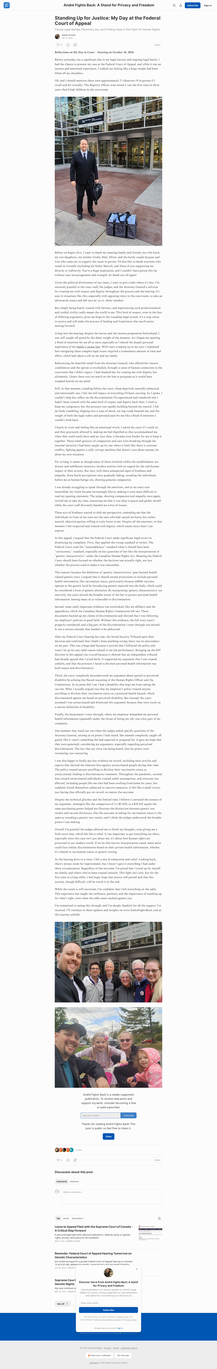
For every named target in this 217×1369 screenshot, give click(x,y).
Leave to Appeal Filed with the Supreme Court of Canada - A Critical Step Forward (94, 1228)
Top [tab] (58, 1218)
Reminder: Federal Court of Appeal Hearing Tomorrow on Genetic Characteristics (93, 1255)
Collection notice (129, 1348)
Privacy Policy (131, 1319)
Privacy (107, 1348)
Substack (93, 1362)
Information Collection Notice (108, 1319)
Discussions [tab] (77, 1218)
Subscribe (192, 5)
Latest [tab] (66, 1218)
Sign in (208, 5)
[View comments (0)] (68, 45)
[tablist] (67, 1181)
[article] (108, 1236)
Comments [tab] (62, 1181)
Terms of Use (122, 1316)
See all (60, 1303)
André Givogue (69, 35)
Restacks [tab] (74, 1181)
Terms (116, 1348)
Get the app (123, 1355)
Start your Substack (101, 1355)
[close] (136, 1269)
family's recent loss (88, 347)
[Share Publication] (181, 5)
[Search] (174, 5)
